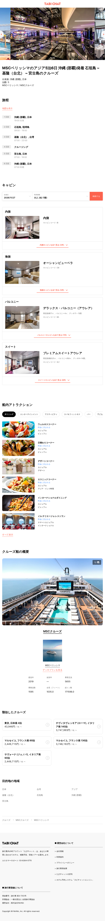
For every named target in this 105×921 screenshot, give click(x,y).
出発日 (6, 195)
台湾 (39, 789)
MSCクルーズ (52, 631)
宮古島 (5, 801)
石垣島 (40, 795)
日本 (4, 789)
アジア (75, 789)
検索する (96, 196)
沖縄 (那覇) (77, 795)
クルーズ (6, 820)
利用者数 (37, 195)
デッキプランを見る (52, 669)
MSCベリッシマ (52, 665)
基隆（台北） (8, 795)
